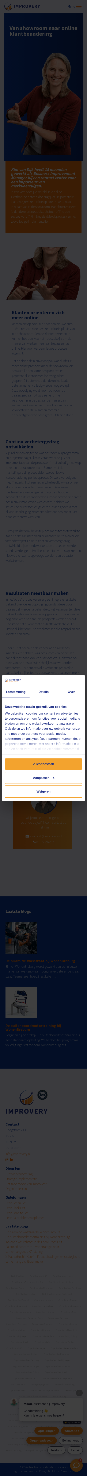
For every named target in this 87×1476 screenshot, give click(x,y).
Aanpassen (41, 778)
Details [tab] (43, 692)
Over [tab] (71, 692)
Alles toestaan (43, 764)
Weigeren (43, 791)
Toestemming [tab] (15, 692)
